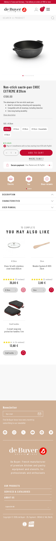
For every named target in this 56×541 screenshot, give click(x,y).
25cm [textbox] (34, 290)
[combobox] (10, 290)
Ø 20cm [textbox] (7, 290)
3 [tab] (50, 165)
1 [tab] (26, 188)
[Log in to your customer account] (36, 9)
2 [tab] (49, 165)
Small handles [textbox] (9, 353)
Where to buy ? (36, 158)
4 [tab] (30, 188)
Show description (9, 115)
